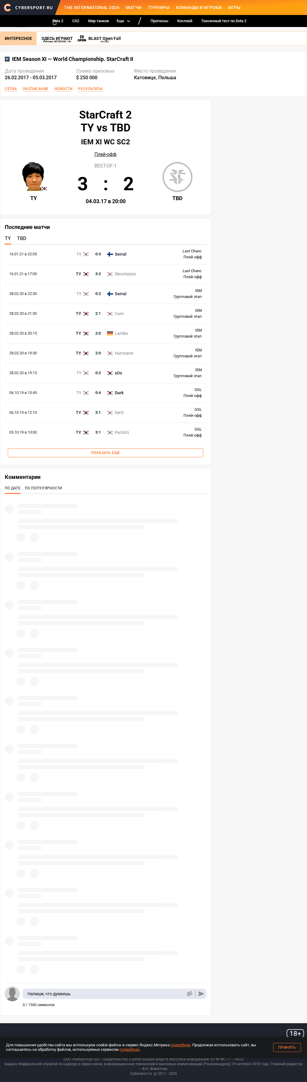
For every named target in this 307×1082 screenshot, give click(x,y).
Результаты (90, 89)
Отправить (201, 994)
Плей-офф (105, 154)
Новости (64, 89)
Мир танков (98, 21)
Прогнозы (159, 21)
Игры (234, 7)
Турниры (159, 7)
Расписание (36, 89)
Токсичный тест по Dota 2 (223, 21)
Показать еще (105, 453)
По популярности (43, 488)
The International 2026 (91, 7)
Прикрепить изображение (189, 994)
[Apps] (54, 22)
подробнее (180, 1045)
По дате (12, 488)
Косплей (184, 21)
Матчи (134, 7)
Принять (287, 1047)
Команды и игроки (199, 7)
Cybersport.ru (141, 1073)
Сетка (11, 89)
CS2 (75, 21)
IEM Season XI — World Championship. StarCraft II (72, 59)
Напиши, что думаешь (49, 993)
